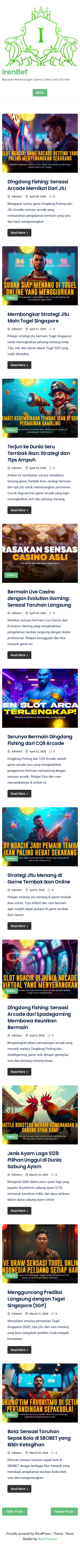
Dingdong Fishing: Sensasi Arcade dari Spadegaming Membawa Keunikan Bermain (39, 1017)
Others (11, 297)
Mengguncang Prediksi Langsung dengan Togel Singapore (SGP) (36, 1299)
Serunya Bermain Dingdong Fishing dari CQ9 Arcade (40, 740)
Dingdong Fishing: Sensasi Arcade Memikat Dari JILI (37, 185)
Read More (18, 232)
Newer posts (64, 1511)
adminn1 (17, 196)
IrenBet (15, 72)
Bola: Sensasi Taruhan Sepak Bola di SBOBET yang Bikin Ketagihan (39, 1438)
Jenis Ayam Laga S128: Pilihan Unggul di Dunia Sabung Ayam (34, 1160)
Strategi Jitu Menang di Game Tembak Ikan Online (38, 878)
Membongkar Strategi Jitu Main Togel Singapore (38, 317)
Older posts (14, 1511)
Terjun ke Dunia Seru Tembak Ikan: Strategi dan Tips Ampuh (38, 453)
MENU (40, 92)
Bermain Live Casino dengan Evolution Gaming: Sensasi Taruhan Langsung (39, 598)
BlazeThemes (47, 1539)
